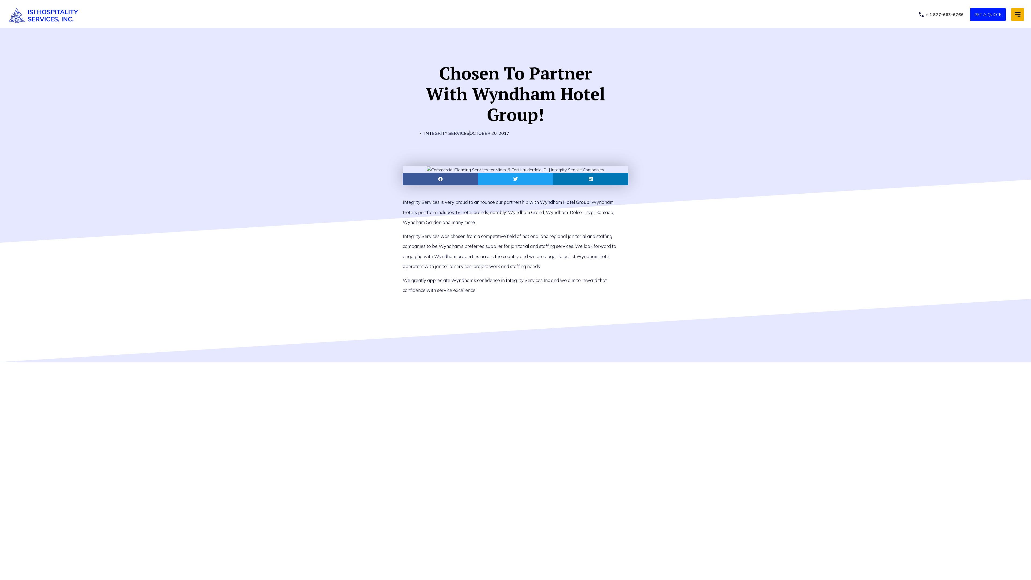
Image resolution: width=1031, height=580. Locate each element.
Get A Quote (987, 14)
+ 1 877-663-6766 (944, 14)
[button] (1017, 14)
